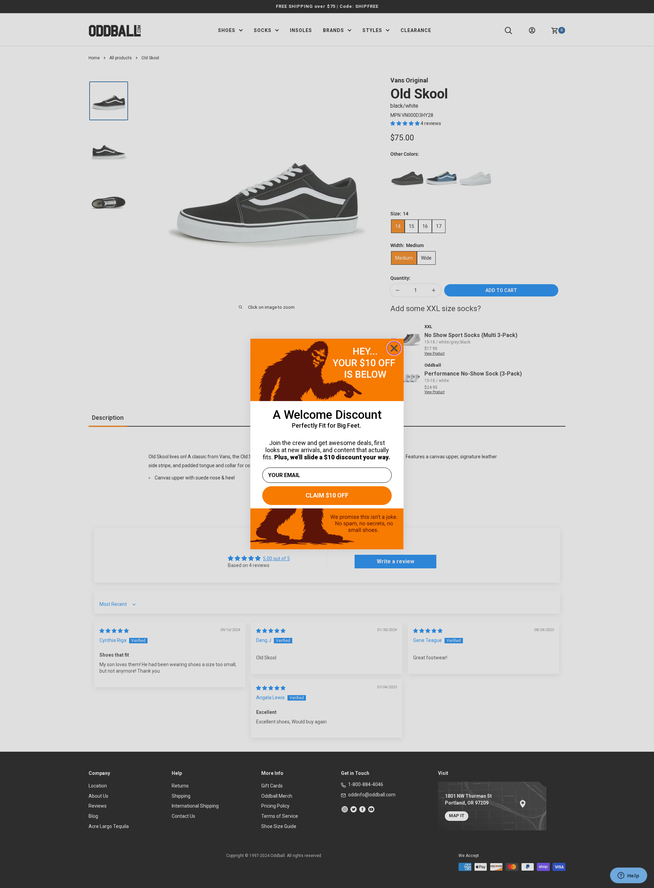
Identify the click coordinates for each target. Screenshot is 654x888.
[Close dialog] (394, 348)
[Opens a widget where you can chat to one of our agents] (628, 876)
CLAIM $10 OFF (327, 495)
